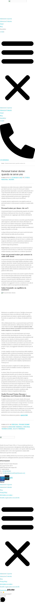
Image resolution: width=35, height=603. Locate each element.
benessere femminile (15, 427)
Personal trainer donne (20, 424)
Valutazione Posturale (6, 21)
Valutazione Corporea (6, 19)
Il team (2, 24)
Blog (1, 26)
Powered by (3, 590)
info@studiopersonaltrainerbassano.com (14, 473)
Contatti (2, 32)
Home (2, 163)
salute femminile (19, 429)
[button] (17, 70)
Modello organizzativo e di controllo (10, 498)
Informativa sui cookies (6, 495)
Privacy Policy (3, 492)
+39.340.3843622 (6, 471)
